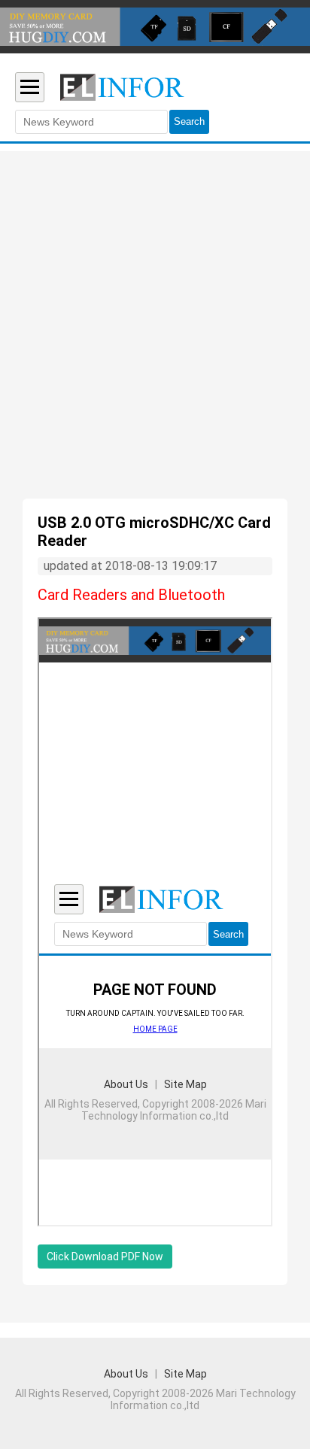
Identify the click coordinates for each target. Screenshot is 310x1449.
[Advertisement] (155, 336)
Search (189, 121)
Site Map (185, 1374)
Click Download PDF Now (105, 1256)
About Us (126, 1374)
